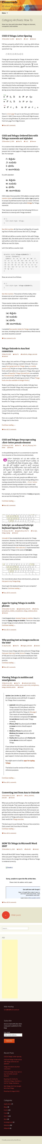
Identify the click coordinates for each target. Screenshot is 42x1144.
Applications (20, 531)
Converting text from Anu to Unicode (20, 792)
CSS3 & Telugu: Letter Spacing (17, 36)
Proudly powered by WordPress (11, 1140)
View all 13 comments (10, 630)
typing (8, 533)
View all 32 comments (10, 833)
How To (20, 39)
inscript (34, 531)
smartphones (19, 611)
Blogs (5, 1107)
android (36, 609)
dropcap (30, 445)
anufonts (24, 354)
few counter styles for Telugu (19, 329)
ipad (3, 611)
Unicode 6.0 (5, 538)
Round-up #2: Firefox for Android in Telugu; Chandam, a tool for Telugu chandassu (12, 1081)
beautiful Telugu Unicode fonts (19, 373)
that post (5, 653)
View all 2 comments (10, 505)
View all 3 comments (10, 667)
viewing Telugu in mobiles (24, 618)
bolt (30, 683)
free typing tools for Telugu (15, 366)
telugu (30, 354)
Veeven (34, 39)
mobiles (12, 611)
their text (12, 653)
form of (22, 653)
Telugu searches (18, 819)
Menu (4, 13)
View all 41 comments (10, 782)
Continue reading (8, 425)
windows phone (32, 611)
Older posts (13, 915)
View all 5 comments (10, 125)
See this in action (7, 229)
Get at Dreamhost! (11, 1010)
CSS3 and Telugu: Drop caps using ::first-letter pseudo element (19, 441)
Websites (6, 1125)
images (24, 646)
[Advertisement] (10, 969)
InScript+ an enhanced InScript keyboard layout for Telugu (17, 526)
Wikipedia (7, 1128)
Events (6, 1110)
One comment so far (10, 338)
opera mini (27, 685)
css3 (26, 39)
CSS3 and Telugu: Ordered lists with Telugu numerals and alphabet (20, 137)
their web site (20, 547)
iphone (7, 611)
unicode (34, 354)
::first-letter (31, 482)
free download (9, 376)
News (5, 1119)
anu (27, 795)
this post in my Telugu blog (11, 581)
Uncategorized (8, 1122)
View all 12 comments (10, 429)
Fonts (5, 1113)
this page (32, 712)
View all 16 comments (10, 593)
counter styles (7, 198)
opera (21, 685)
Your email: (7, 1032)
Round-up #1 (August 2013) (11, 1091)
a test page (10, 114)
